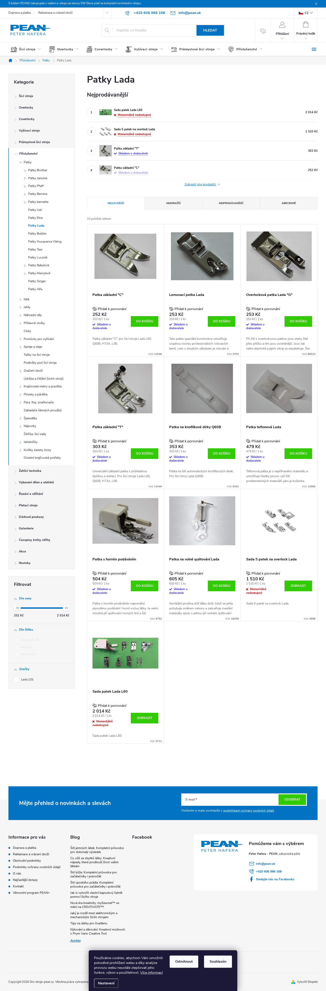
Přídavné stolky (34, 323)
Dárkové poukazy (31, 517)
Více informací (151, 972)
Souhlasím (218, 961)
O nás (17, 873)
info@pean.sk (265, 864)
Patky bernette (38, 202)
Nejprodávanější (231, 203)
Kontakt (18, 886)
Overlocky (26, 107)
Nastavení (106, 983)
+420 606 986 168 (269, 871)
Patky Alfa (35, 289)
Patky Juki (35, 210)
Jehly (27, 307)
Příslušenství (28, 154)
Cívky (27, 331)
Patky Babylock (38, 265)
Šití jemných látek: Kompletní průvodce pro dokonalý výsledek (97, 850)
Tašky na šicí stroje (37, 355)
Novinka (28, 654)
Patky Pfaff (36, 186)
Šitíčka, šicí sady (35, 434)
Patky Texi (35, 249)
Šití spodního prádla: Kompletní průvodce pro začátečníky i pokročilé (95, 884)
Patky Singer (37, 281)
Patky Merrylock (39, 273)
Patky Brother (37, 170)
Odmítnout (184, 961)
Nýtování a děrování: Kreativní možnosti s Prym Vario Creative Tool (97, 931)
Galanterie (26, 528)
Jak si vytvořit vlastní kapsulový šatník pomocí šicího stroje (96, 895)
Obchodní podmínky (27, 861)
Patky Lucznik (37, 257)
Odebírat (292, 799)
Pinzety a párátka (35, 394)
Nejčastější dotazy (25, 880)
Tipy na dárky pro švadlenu (88, 923)
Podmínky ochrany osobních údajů (37, 867)
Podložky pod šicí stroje (40, 363)
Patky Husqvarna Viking (44, 241)
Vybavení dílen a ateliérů (36, 482)
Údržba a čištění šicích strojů (43, 379)
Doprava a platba (19, 13)
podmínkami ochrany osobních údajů (248, 810)
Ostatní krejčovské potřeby (42, 458)
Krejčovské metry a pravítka (43, 386)
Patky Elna (35, 218)
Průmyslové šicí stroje (34, 142)
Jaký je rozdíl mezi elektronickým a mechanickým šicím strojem (93, 915)
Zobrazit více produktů (200, 185)
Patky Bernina (37, 194)
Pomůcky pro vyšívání (39, 339)
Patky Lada (36, 225)
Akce (22, 551)
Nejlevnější (116, 203)
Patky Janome (37, 178)
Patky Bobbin (37, 233)
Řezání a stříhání (31, 494)
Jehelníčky (30, 442)
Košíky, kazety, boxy (37, 450)
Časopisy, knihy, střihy (34, 540)
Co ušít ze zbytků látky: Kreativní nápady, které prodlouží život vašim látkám (94, 862)
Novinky (24, 563)
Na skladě (29, 640)
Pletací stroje (28, 505)
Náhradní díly (33, 315)
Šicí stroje (26, 96)
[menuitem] (27, 49)
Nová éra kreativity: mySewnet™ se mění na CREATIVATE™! (94, 905)
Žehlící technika (30, 471)
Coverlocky (26, 119)
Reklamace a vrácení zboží (55, 13)
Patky (27, 162)
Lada (27, 680)
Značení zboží (33, 371)
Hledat (210, 30)
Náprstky (30, 426)
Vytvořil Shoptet (307, 982)
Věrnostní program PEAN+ (31, 893)
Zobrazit (298, 586)
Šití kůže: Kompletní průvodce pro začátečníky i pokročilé (93, 874)
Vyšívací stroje (29, 130)
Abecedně (289, 203)
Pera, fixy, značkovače (39, 402)
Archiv (75, 940)
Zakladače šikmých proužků (43, 410)
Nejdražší (173, 203)
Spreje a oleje (33, 347)
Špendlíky (30, 418)
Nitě (26, 299)
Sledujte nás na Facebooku (275, 879)
